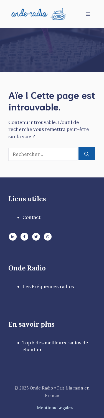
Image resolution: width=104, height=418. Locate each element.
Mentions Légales (55, 407)
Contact (31, 217)
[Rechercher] (86, 154)
